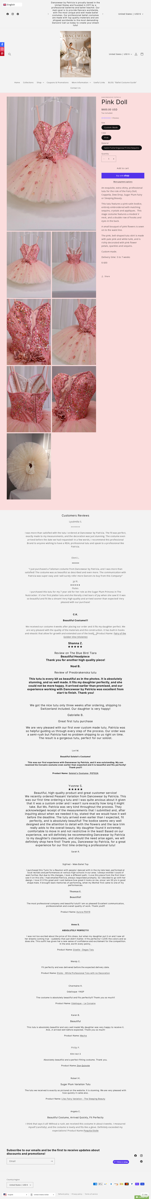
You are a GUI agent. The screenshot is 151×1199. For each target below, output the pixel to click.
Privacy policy (77, 1194)
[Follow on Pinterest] (2, 53)
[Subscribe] (52, 1161)
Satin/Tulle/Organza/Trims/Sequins (121, 148)
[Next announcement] (103, 13)
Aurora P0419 (83, 912)
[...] (95, 633)
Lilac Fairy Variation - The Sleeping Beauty (83, 1099)
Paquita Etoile (91, 1130)
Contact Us (142, 1197)
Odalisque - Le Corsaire (83, 1003)
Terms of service (91, 1194)
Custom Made (111, 127)
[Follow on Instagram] (2, 49)
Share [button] (107, 276)
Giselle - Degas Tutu (83, 949)
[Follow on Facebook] (2, 44)
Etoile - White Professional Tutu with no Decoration (83, 973)
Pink (106, 137)
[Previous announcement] (48, 13)
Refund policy (63, 1194)
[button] (10, 54)
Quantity (105, 154)
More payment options (123, 182)
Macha (83, 1035)
